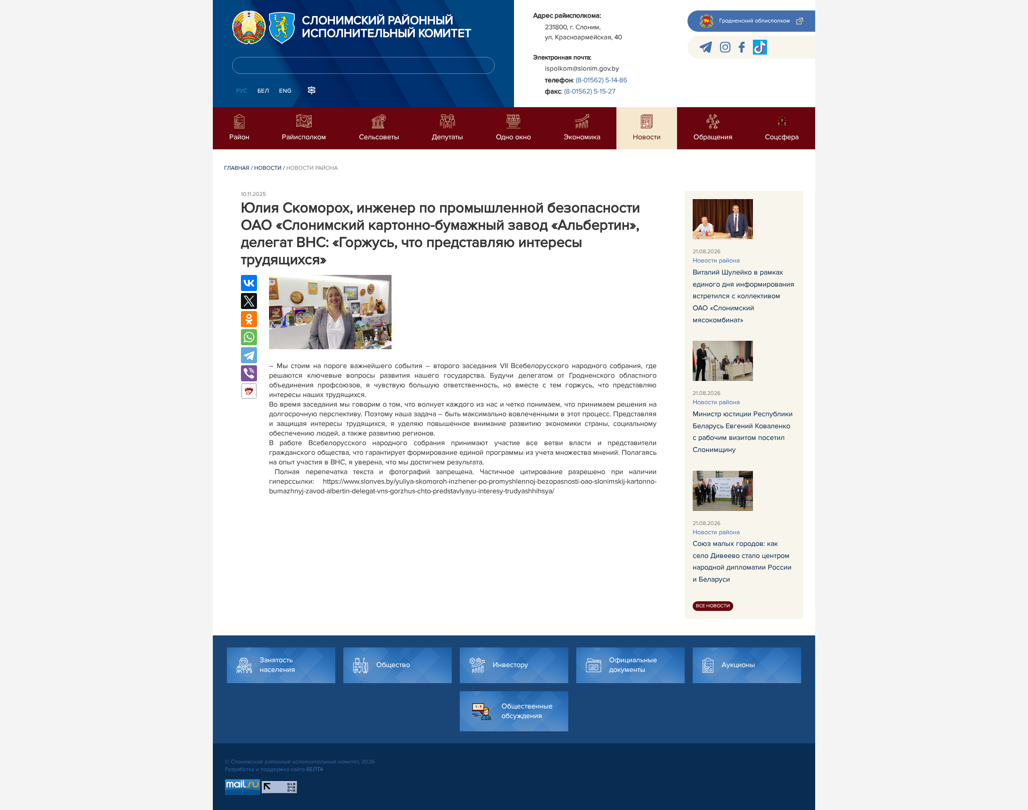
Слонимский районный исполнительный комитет (386, 27)
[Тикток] (760, 47)
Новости (267, 168)
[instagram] (725, 47)
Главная (236, 168)
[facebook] (741, 47)
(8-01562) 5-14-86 (601, 80)
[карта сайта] (312, 89)
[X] (249, 301)
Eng (285, 90)
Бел (263, 90)
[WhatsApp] (249, 337)
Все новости (713, 606)
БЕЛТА (314, 769)
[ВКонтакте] (249, 283)
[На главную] (249, 27)
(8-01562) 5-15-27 (590, 91)
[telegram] (706, 47)
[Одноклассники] (249, 319)
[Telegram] (249, 355)
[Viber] (249, 373)
